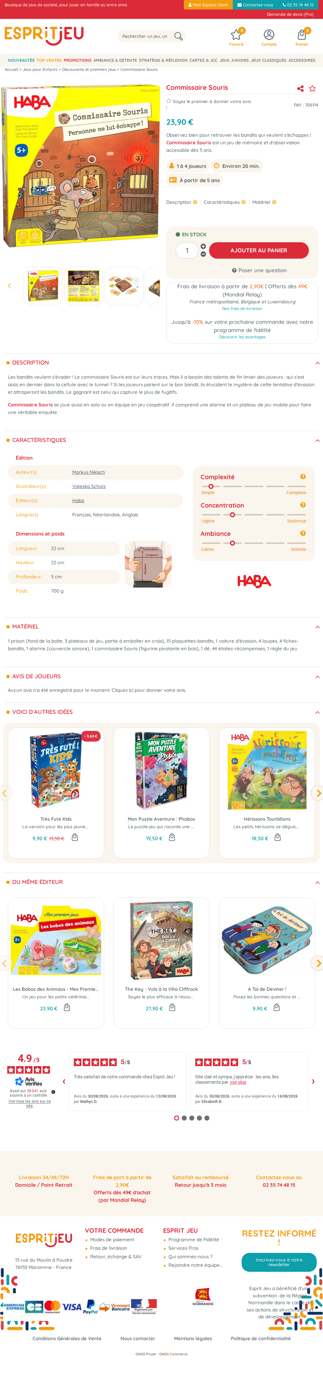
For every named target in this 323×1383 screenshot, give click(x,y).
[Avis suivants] (313, 1081)
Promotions (77, 60)
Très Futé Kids (56, 819)
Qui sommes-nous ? (189, 1257)
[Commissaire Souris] (43, 286)
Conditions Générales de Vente (67, 1338)
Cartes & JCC (203, 60)
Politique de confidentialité (261, 1338)
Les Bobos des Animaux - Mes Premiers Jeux (56, 989)
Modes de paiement (111, 1239)
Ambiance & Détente (115, 60)
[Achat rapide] (74, 837)
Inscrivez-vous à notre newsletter (279, 1262)
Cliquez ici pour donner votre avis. (149, 690)
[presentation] (9, 286)
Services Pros (182, 1248)
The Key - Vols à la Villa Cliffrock (161, 989)
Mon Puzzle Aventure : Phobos (161, 819)
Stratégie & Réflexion (163, 60)
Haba (78, 500)
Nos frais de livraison (242, 308)
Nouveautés (21, 60)
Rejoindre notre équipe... (194, 1265)
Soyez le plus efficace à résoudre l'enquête (173, 997)
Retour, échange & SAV (115, 1257)
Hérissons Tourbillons (267, 819)
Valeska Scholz (89, 486)
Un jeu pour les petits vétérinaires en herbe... (69, 997)
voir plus (238, 1082)
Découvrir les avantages (242, 336)
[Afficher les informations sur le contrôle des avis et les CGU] (53, 1091)
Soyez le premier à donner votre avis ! (208, 104)
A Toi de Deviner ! (267, 989)
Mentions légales (193, 1338)
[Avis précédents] (63, 1081)
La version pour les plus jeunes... (56, 826)
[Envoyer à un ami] (300, 88)
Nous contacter (137, 1338)
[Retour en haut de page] (310, 1364)
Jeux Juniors (234, 60)
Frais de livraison (108, 1248)
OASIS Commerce (173, 1354)
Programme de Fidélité (193, 1239)
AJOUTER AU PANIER (259, 250)
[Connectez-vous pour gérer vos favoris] (312, 88)
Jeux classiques (268, 60)
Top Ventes (49, 60)
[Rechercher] (178, 36)
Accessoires (302, 60)
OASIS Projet (146, 1354)
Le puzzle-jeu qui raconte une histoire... (168, 826)
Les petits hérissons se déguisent (267, 826)
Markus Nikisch (88, 472)
